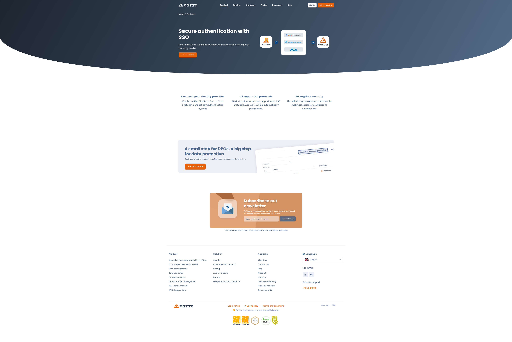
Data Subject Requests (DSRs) (183, 264)
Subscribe (287, 219)
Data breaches (176, 273)
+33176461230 (309, 288)
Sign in (312, 5)
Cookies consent (177, 277)
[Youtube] (311, 274)
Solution (217, 260)
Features (191, 14)
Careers (262, 277)
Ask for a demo (325, 5)
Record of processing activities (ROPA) (188, 260)
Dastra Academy (266, 285)
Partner (217, 277)
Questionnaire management (182, 281)
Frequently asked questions (226, 281)
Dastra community (267, 281)
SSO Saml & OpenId (178, 285)
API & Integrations (177, 290)
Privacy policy (251, 306)
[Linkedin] (305, 274)
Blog (260, 268)
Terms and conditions (273, 306)
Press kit (262, 273)
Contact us (263, 264)
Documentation (265, 290)
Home (181, 14)
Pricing (216, 268)
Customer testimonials (224, 264)
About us (262, 260)
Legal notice (234, 306)
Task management (178, 268)
